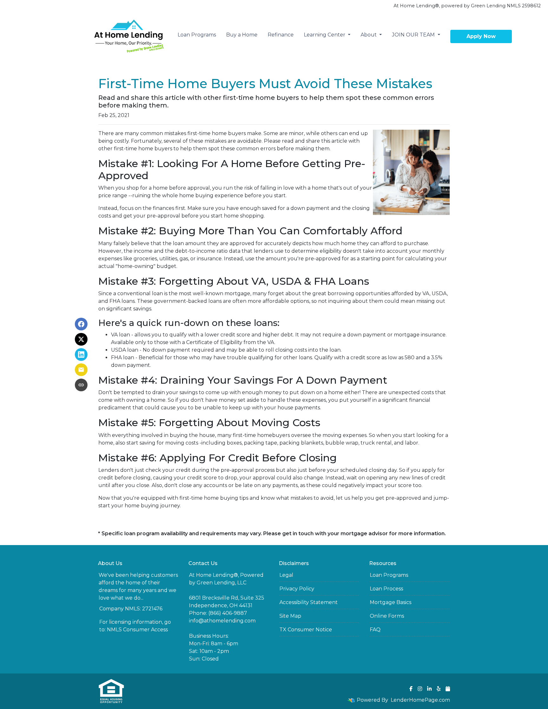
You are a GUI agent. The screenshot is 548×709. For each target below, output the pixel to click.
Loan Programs (197, 35)
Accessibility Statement (308, 602)
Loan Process (386, 589)
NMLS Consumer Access (137, 630)
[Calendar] (448, 688)
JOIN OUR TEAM (414, 35)
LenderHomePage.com (420, 700)
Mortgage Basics (390, 602)
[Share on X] (81, 339)
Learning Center (325, 35)
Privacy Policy (296, 589)
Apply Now (481, 36)
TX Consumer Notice (305, 630)
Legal (286, 575)
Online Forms (387, 616)
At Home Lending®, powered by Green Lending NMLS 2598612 (467, 6)
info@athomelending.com (222, 621)
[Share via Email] (81, 369)
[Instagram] (420, 688)
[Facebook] (411, 688)
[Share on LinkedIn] (81, 354)
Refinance (281, 35)
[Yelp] (438, 688)
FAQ (375, 630)
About (369, 35)
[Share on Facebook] (81, 324)
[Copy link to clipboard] (81, 385)
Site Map (290, 616)
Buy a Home (242, 35)
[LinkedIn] (429, 688)
